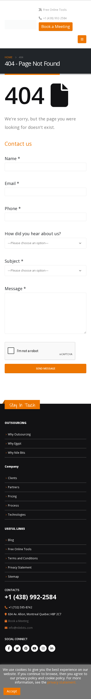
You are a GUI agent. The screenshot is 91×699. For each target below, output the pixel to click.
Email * (12, 183)
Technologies (17, 514)
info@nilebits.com (21, 628)
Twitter (17, 648)
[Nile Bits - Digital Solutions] (20, 24)
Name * (12, 158)
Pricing (12, 496)
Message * (15, 288)
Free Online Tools (55, 10)
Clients (12, 478)
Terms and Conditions (23, 558)
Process (13, 505)
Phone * (13, 208)
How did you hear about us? (33, 233)
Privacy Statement (20, 567)
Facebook (8, 648)
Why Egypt (14, 443)
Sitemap (13, 576)
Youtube (34, 648)
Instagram (43, 648)
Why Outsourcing (19, 434)
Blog (11, 540)
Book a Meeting (55, 26)
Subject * (14, 261)
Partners (13, 487)
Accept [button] (12, 691)
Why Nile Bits (16, 452)
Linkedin (51, 648)
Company (11, 466)
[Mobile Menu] (82, 39)
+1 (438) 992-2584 (55, 18)
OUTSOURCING (15, 423)
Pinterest (25, 648)
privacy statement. (61, 682)
